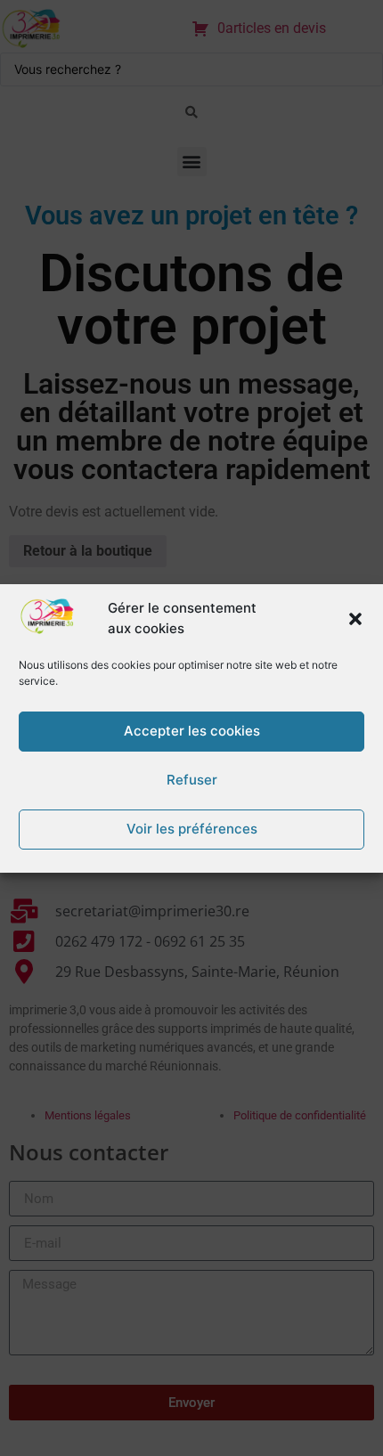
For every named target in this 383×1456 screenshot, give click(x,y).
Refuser (192, 779)
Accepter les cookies (192, 730)
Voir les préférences (191, 828)
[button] (355, 619)
